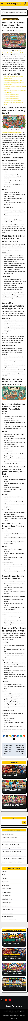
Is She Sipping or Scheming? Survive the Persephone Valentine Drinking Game (19, 749)
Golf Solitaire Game (6, 895)
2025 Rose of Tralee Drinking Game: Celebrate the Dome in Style (13, 805)
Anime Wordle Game (7, 899)
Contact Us (22, 1015)
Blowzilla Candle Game (7, 909)
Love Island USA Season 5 (11, 96)
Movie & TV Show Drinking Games (10, 19)
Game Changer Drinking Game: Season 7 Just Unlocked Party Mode (8, 749)
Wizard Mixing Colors (7, 906)
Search (14, 818)
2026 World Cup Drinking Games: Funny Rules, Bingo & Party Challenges (13, 943)
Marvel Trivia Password (7, 913)
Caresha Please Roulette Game (9, 837)
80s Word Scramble (6, 892)
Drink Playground (14, 4)
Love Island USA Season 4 (11, 98)
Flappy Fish (4, 878)
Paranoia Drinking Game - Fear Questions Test (13, 858)
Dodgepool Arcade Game (8, 916)
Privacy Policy (6, 1015)
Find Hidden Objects (7, 902)
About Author (14, 1018)
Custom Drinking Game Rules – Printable (11, 848)
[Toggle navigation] (2, 4)
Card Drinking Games (9, 969)
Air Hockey (4, 871)
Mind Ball (4, 874)
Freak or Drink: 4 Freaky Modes (9, 841)
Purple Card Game (6, 888)
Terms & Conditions (14, 1015)
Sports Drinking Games (10, 939)
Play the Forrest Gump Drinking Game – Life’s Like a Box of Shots (12, 790)
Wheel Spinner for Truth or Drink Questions (12, 855)
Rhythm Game (5, 881)
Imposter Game (5, 885)
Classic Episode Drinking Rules (13, 100)
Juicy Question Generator (8, 834)
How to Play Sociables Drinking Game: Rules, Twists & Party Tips (13, 972)
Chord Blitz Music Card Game (9, 920)
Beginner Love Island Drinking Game (13, 80)
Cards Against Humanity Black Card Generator (13, 862)
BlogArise (20, 1011)
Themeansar (14, 1013)
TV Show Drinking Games (17, 30)
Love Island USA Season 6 (11, 94)
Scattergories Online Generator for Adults (11, 851)
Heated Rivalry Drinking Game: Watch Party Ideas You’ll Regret (13, 774)
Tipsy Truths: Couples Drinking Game (11, 844)
